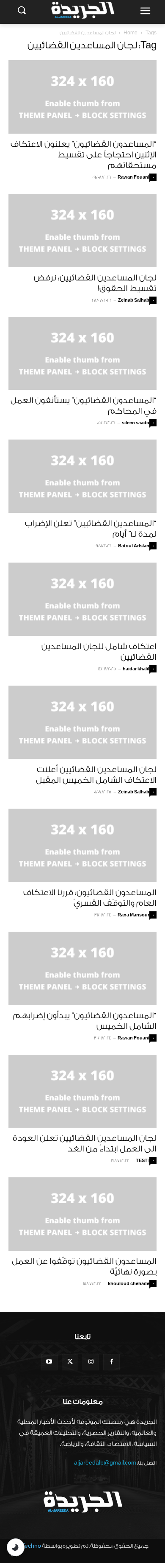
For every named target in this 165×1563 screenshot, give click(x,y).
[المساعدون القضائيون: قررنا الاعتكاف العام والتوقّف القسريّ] (82, 845)
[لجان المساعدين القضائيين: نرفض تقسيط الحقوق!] (82, 230)
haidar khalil (136, 669)
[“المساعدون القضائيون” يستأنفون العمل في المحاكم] (82, 353)
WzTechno (27, 1546)
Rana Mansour (133, 915)
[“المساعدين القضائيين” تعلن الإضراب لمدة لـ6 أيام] (82, 476)
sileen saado (135, 423)
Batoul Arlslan (133, 546)
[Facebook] (111, 1362)
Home (131, 33)
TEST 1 (142, 1160)
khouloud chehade (128, 1283)
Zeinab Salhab (133, 300)
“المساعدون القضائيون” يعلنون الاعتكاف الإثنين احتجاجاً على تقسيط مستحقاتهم (84, 155)
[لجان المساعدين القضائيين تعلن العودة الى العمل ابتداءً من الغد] (82, 1091)
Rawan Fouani (133, 177)
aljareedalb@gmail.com (105, 1462)
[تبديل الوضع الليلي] (16, 1547)
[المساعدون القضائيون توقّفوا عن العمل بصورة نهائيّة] (82, 1214)
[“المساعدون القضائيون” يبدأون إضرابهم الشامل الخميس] (82, 968)
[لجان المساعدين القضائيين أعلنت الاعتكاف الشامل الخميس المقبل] (82, 722)
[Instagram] (90, 1362)
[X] (70, 1362)
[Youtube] (49, 1362)
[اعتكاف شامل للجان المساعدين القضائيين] (82, 599)
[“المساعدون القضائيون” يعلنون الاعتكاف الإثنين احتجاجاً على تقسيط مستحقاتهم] (82, 97)
